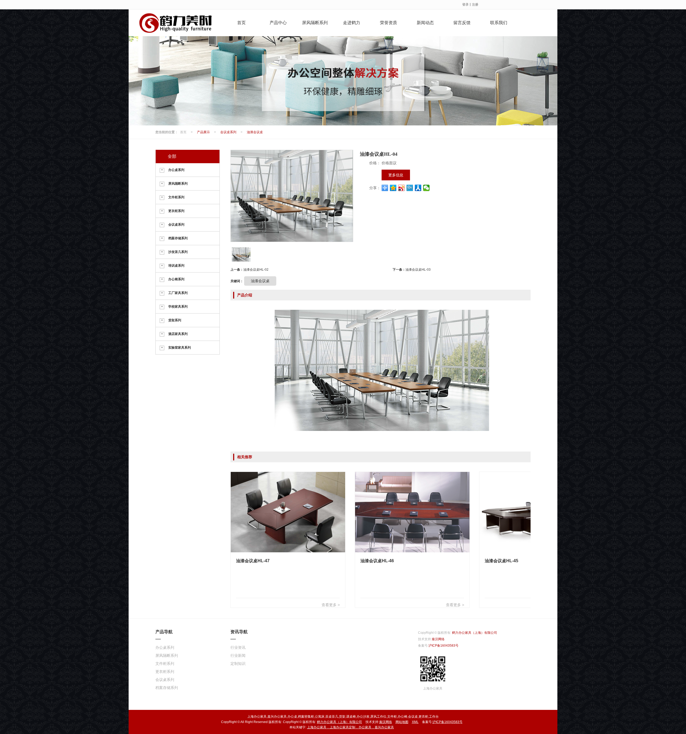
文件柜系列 (176, 197)
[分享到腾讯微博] (410, 188)
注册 (475, 4)
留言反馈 (462, 22)
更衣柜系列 (176, 211)
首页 (241, 22)
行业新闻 (237, 655)
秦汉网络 (438, 639)
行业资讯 (237, 647)
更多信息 (395, 175)
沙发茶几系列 (178, 252)
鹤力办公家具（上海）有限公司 (474, 633)
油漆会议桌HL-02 (256, 269)
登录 (465, 4)
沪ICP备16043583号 (443, 645)
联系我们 (498, 22)
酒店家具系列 (178, 334)
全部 (172, 156)
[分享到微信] (426, 188)
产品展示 (203, 132)
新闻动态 (425, 22)
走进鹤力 (351, 22)
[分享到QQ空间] (393, 188)
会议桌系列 (228, 132)
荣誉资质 (388, 22)
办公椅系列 (176, 279)
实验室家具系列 (179, 347)
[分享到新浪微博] (401, 188)
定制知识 (237, 663)
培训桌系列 (176, 265)
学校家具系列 (178, 306)
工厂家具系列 (178, 293)
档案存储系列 (178, 238)
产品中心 (278, 22)
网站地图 (402, 722)
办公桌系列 (176, 170)
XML (415, 722)
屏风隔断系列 (315, 22)
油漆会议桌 (255, 132)
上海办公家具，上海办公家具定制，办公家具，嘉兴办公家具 (350, 727)
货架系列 (174, 320)
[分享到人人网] (418, 188)
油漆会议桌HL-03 (418, 269)
